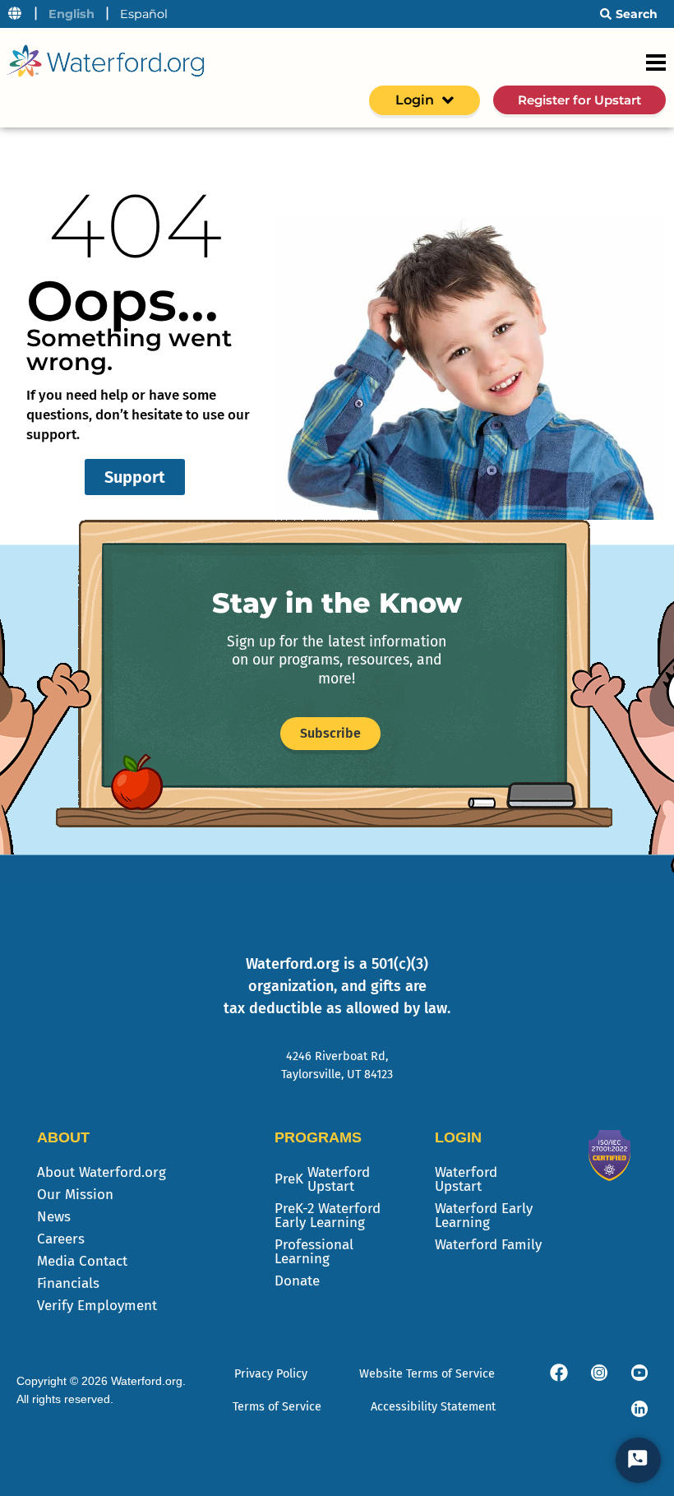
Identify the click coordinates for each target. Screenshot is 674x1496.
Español (144, 14)
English (71, 14)
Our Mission (75, 1194)
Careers (61, 1239)
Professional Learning (314, 1251)
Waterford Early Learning (484, 1215)
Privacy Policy (270, 1374)
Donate (297, 1281)
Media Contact (82, 1261)
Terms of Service (277, 1407)
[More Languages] (15, 13)
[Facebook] (559, 1373)
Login (414, 100)
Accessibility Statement (433, 1407)
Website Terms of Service (427, 1374)
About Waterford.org (101, 1172)
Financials (68, 1283)
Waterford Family (488, 1244)
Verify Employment (97, 1305)
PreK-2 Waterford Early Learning (328, 1215)
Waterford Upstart (466, 1179)
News (54, 1216)
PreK (322, 1179)
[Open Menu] (656, 62)
